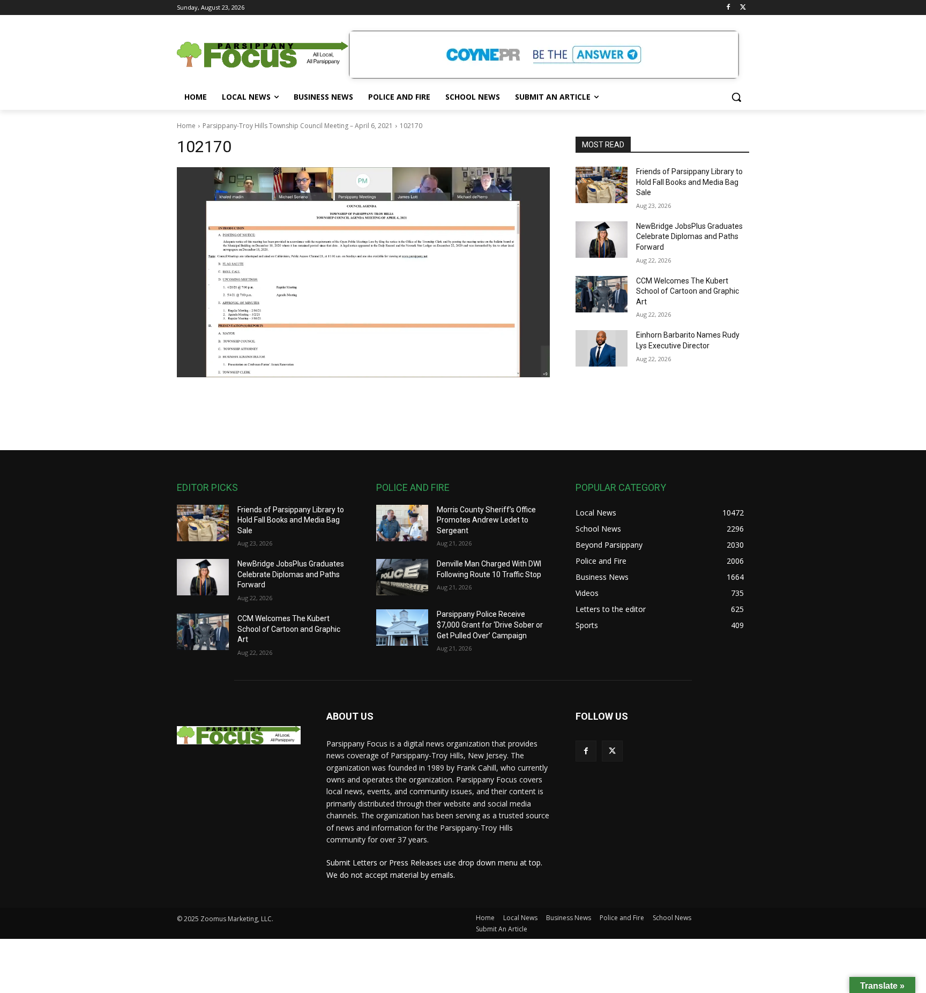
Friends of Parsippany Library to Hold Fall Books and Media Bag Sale (689, 182)
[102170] (363, 272)
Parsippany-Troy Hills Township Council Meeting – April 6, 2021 (298, 125)
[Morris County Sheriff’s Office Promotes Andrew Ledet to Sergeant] (402, 523)
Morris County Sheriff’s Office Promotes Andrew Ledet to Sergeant (486, 520)
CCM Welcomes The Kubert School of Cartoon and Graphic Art (687, 291)
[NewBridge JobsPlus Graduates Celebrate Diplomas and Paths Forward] (602, 239)
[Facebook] (728, 8)
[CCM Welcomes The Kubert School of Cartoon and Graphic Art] (602, 294)
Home (186, 125)
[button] (736, 97)
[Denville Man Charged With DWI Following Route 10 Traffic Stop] (402, 577)
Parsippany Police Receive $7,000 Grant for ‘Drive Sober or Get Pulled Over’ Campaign (490, 624)
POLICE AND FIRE (413, 487)
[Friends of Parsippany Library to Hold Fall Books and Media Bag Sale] (602, 185)
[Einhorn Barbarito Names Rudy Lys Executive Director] (602, 348)
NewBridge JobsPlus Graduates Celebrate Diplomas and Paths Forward (689, 236)
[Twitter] (743, 8)
